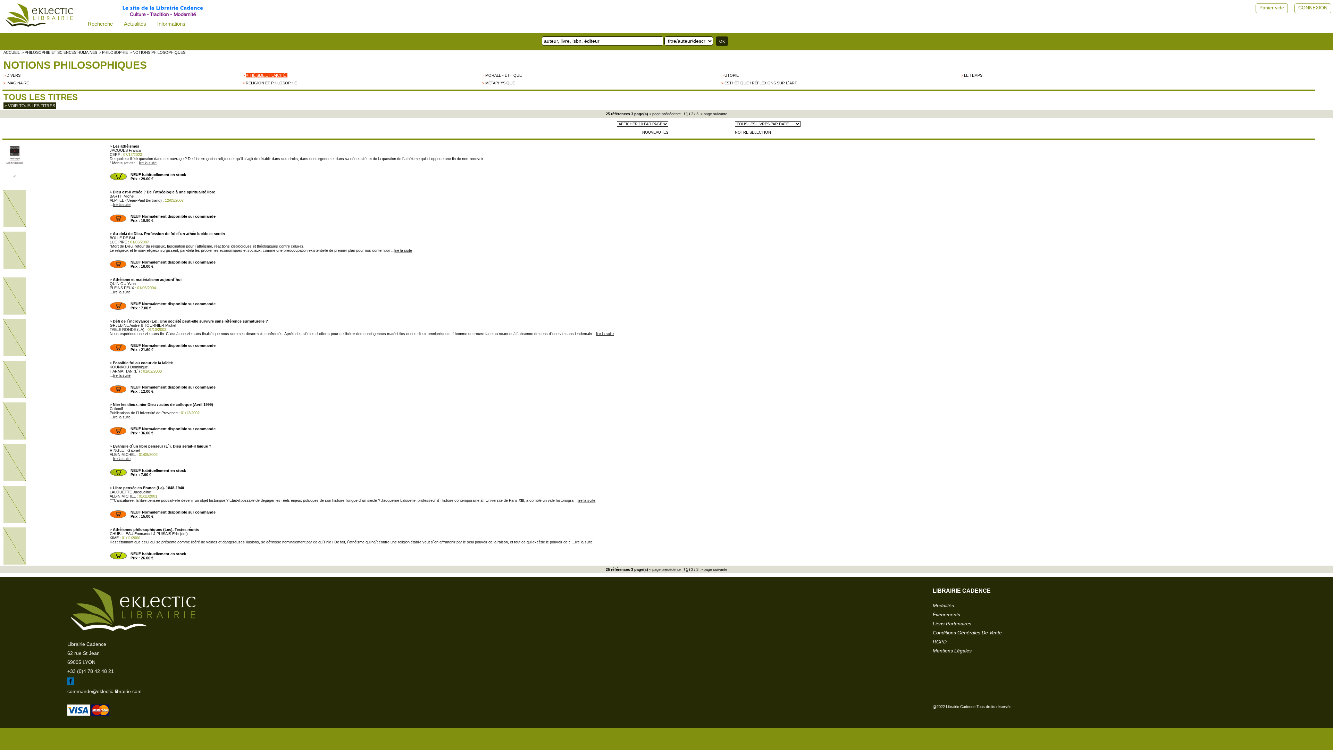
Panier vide (1271, 7)
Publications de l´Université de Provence (144, 413)
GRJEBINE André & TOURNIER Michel (143, 325)
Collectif (116, 409)
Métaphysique (500, 83)
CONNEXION (1312, 7)
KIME (114, 538)
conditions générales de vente (967, 632)
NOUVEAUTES (655, 132)
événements (946, 614)
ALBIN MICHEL (123, 454)
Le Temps (973, 75)
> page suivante (713, 114)
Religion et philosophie (271, 83)
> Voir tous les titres (30, 105)
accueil (11, 52)
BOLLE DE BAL (123, 238)
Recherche (100, 24)
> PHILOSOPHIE (113, 52)
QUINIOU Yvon (123, 284)
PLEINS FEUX (122, 288)
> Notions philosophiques (157, 52)
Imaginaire (18, 83)
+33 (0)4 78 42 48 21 (90, 671)
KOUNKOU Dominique (129, 367)
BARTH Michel (122, 196)
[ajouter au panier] (118, 179)
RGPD (940, 641)
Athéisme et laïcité (266, 75)
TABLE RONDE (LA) (127, 329)
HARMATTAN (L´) (125, 371)
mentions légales (952, 650)
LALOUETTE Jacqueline (130, 492)
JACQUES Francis (126, 150)
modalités (943, 605)
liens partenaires (952, 623)
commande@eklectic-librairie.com (104, 691)
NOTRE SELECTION (753, 132)
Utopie (731, 75)
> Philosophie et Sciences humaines (59, 52)
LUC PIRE (118, 242)
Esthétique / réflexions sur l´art (760, 83)
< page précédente (665, 114)
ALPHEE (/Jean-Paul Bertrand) (136, 200)
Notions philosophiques (75, 65)
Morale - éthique (503, 75)
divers (13, 75)
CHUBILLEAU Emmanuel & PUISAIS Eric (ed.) (149, 534)
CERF (115, 154)
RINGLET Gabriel (125, 450)
